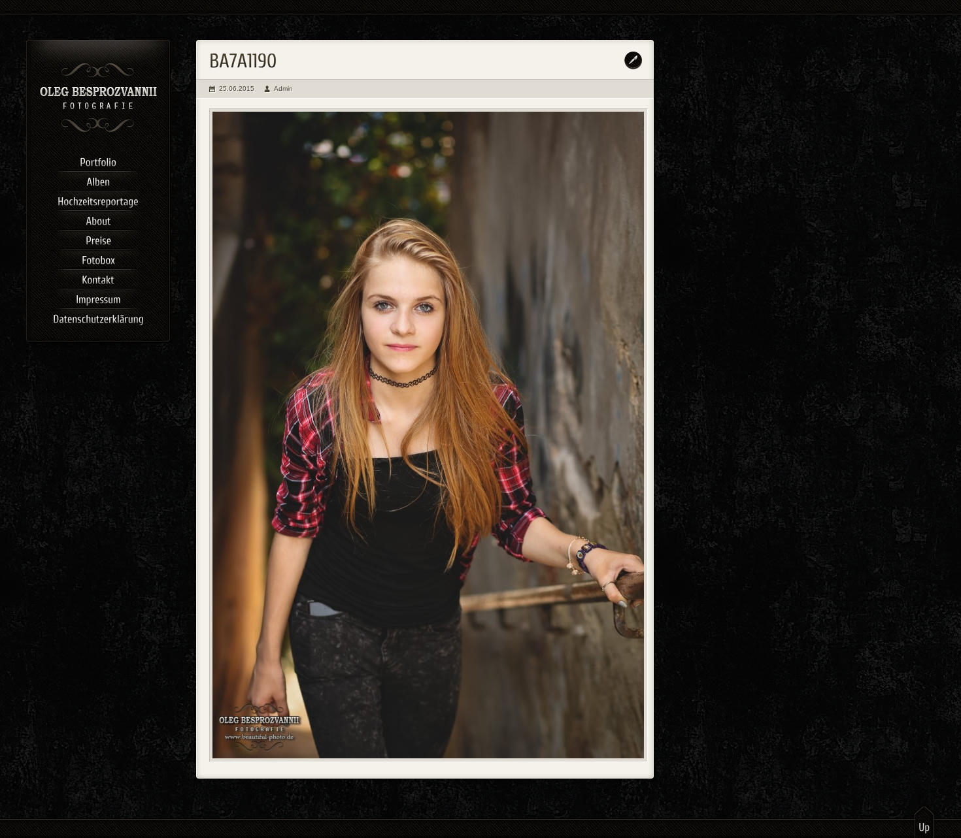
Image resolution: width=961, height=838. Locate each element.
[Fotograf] (98, 130)
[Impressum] (98, 297)
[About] (98, 219)
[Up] (924, 821)
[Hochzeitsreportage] (98, 199)
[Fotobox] (98, 258)
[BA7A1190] (428, 435)
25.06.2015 (236, 88)
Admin (283, 88)
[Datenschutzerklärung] (98, 317)
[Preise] (98, 238)
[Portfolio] (98, 160)
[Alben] (98, 179)
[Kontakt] (98, 277)
